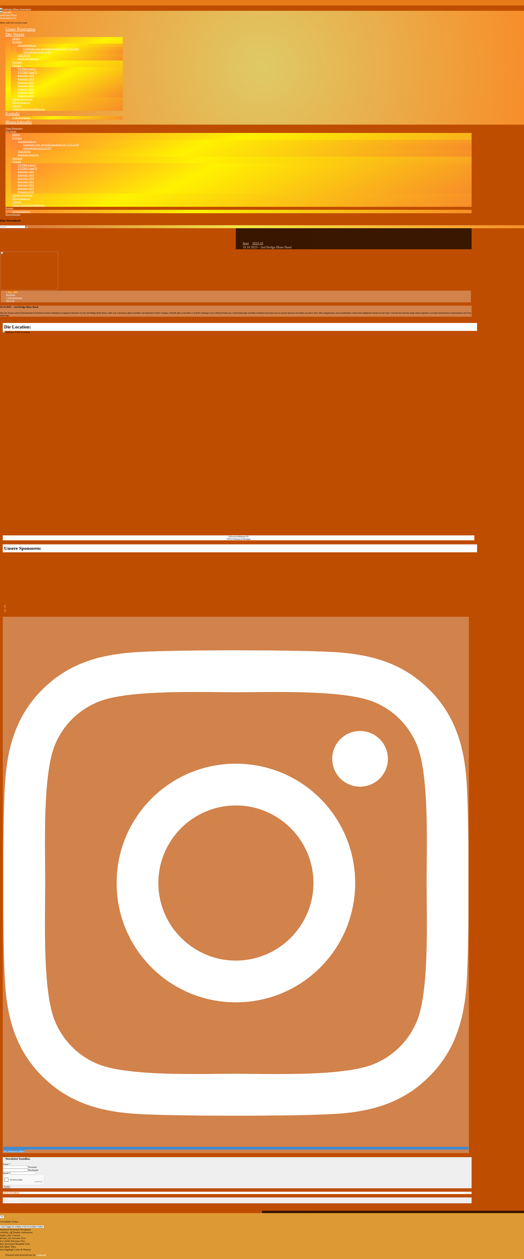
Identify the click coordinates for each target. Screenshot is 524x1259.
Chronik (16, 65)
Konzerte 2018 (26, 95)
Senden (7, 1187)
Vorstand (17, 62)
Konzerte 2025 (26, 78)
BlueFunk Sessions (28, 58)
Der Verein (14, 34)
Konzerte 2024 (26, 82)
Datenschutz (14, 1201)
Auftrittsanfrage (21, 117)
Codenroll (41, 1255)
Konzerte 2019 (26, 92)
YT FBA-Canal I (27, 68)
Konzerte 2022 (26, 89)
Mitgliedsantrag (21, 102)
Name (7, 1164)
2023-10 (257, 243)
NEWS (16, 38)
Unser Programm (20, 29)
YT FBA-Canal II (27, 72)
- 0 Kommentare (14, 297)
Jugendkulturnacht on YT (37, 52)
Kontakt (12, 113)
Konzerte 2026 (26, 75)
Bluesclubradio (18, 122)
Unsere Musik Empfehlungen (28, 109)
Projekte (17, 41)
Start (246, 243)
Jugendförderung (27, 45)
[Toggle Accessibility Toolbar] (2, 1216)
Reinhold (10, 294)
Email (7, 1173)
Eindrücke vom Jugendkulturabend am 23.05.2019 (51, 48)
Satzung (16, 105)
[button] (29, 606)
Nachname (33, 1170)
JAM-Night (24, 55)
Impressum (13, 1198)
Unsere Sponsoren (22, 98)
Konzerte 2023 (26, 85)
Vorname (32, 1167)
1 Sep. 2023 (12, 292)
